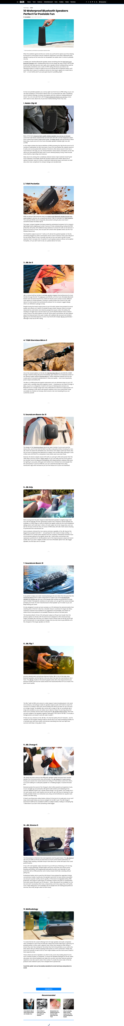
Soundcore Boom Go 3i (40, 447)
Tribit (72, 213)
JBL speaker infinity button (60, 712)
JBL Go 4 (63, 317)
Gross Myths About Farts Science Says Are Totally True (29, 1012)
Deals (67, 2)
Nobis (72, 132)
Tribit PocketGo (68, 218)
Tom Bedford (27, 17)
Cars (56, 2)
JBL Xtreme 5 (70, 858)
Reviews (73, 2)
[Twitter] (88, 1)
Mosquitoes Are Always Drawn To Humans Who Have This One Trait (54, 1014)
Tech (34, 2)
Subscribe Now (48, 989)
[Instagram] (90, 1)
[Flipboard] (92, 1)
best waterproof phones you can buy (56, 97)
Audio (31, 7)
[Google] (94, 1)
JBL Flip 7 (31, 680)
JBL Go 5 (42, 297)
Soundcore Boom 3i (28, 598)
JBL (72, 516)
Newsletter (103, 2)
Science (39, 2)
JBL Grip (33, 522)
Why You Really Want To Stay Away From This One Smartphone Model (68, 1014)
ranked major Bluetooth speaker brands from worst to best (47, 217)
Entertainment (48, 2)
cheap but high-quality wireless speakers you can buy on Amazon (51, 136)
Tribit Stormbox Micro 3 (53, 373)
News (29, 2)
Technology (26, 7)
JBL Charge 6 (57, 779)
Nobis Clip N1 (55, 139)
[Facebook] (86, 1)
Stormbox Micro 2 (44, 376)
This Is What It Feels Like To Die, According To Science (41, 1013)
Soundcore (71, 592)
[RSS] (96, 1)
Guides (61, 2)
